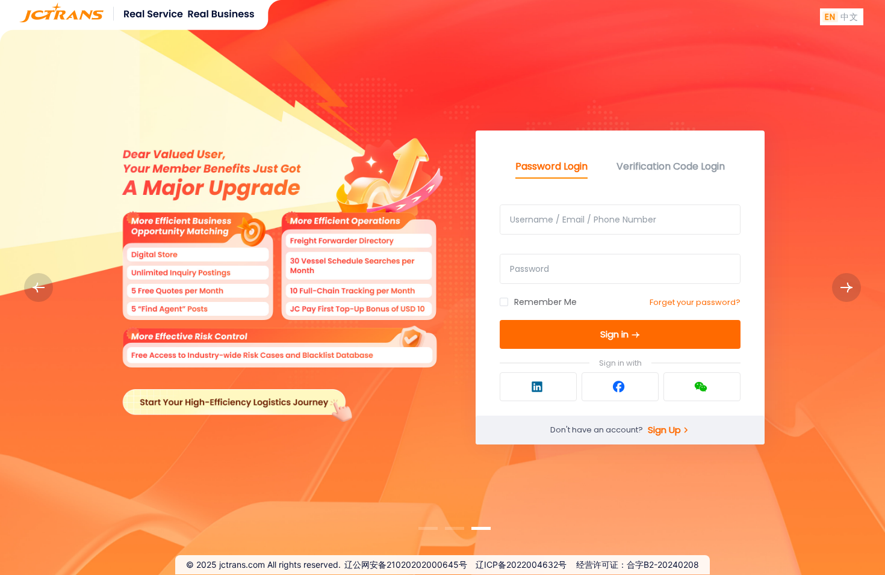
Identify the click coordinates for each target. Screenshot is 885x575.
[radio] (830, 16)
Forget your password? (695, 302)
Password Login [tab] (551, 166)
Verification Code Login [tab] (670, 166)
